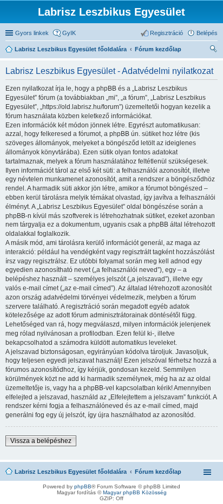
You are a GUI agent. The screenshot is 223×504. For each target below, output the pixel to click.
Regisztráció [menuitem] (166, 33)
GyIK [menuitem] (69, 33)
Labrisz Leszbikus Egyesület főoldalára (71, 471)
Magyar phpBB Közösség (135, 492)
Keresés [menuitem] (213, 50)
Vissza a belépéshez (40, 441)
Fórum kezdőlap (158, 471)
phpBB (82, 486)
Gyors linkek (32, 33)
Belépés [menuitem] (207, 33)
